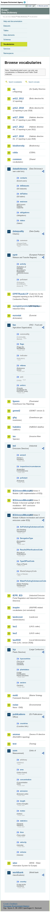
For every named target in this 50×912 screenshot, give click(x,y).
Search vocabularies (15, 82)
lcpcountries (24, 659)
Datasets (6, 26)
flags (22, 344)
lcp (14, 649)
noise (15, 705)
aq (14, 89)
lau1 (15, 626)
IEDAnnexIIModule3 (21, 500)
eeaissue (23, 202)
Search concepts (34, 82)
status (22, 220)
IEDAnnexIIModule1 (21, 491)
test (14, 744)
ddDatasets (24, 186)
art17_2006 (18, 117)
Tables (6, 31)
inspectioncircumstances (24, 466)
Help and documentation (12, 21)
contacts (23, 178)
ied (14, 446)
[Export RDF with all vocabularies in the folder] (43, 171)
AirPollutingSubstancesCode (24, 527)
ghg (15, 417)
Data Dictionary (23, 16)
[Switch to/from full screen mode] (34, 6)
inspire (16, 607)
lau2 (15, 633)
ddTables (23, 194)
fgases (16, 401)
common (17, 159)
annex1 (23, 455)
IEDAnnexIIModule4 (21, 515)
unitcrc (23, 385)
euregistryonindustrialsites (21, 306)
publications (19, 714)
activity (23, 264)
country (23, 882)
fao (14, 325)
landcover (18, 617)
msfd (15, 695)
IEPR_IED (18, 595)
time (22, 832)
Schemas (7, 40)
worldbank (18, 872)
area (21, 770)
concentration (24, 780)
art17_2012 (18, 127)
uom (15, 750)
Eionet (14, 16)
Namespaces (8, 53)
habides (17, 427)
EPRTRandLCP (20, 294)
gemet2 (16, 411)
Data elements (9, 35)
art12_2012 (18, 98)
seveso (16, 734)
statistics (23, 821)
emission (24, 791)
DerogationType (24, 538)
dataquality (18, 231)
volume (23, 852)
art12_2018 (18, 108)
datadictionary (20, 169)
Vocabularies (8, 44)
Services (6, 49)
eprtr (15, 255)
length (22, 801)
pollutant (23, 478)
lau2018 (17, 640)
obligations (24, 213)
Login (29, 6)
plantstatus (24, 670)
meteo (22, 811)
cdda (15, 152)
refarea (23, 365)
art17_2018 (18, 136)
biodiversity (19, 146)
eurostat (17, 315)
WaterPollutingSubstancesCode (24, 581)
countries (24, 723)
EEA (14, 2)
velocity (23, 842)
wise (15, 863)
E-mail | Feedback (10, 904)
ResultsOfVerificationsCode (24, 550)
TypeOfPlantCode (24, 561)
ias (14, 436)
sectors (23, 683)
